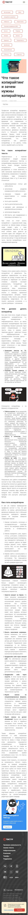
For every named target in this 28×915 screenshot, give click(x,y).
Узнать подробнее (8, 910)
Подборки (18, 31)
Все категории (7, 12)
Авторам (6, 35)
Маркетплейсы (20, 21)
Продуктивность (20, 40)
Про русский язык (8, 49)
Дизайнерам (7, 45)
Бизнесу (18, 35)
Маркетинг (6, 40)
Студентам (19, 54)
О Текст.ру (6, 54)
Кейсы (19, 12)
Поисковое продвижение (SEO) (11, 26)
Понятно (19, 910)
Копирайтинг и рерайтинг (9, 17)
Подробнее (7, 827)
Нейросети (6, 21)
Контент (6, 31)
